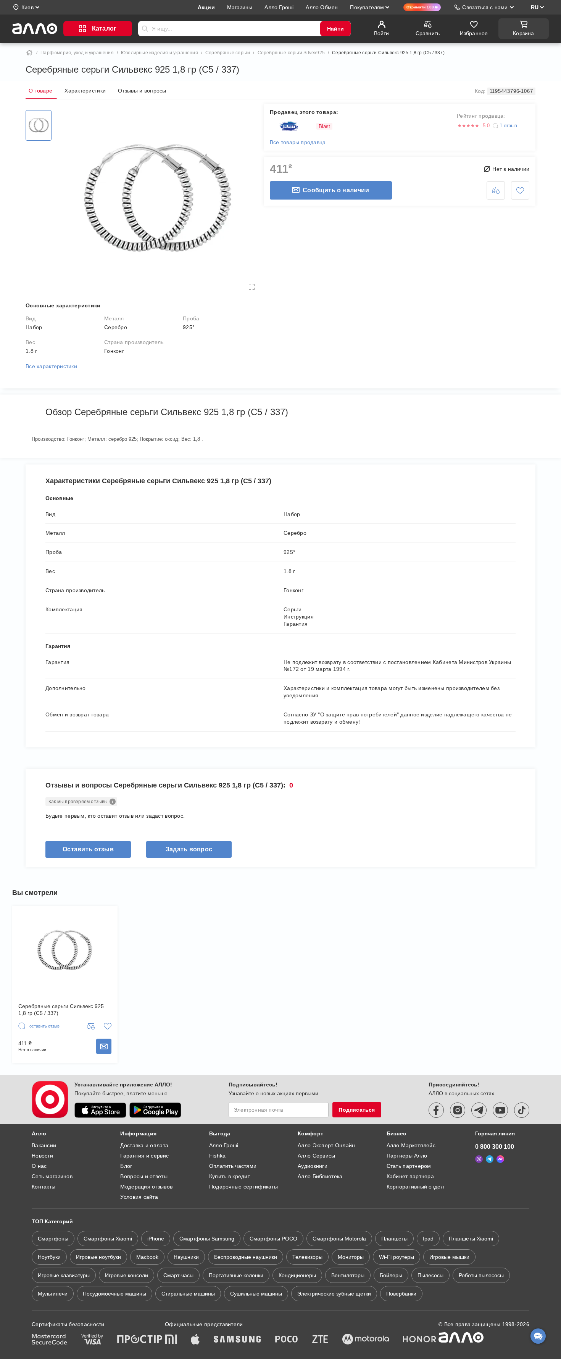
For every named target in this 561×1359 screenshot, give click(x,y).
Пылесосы (430, 1275)
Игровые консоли (126, 1275)
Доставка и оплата (144, 1145)
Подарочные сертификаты (243, 1187)
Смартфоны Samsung (206, 1239)
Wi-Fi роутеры (396, 1257)
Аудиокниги (312, 1166)
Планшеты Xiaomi (471, 1239)
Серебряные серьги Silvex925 (291, 52)
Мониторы (351, 1257)
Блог (126, 1166)
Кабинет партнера (410, 1176)
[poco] (286, 1340)
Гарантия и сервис (144, 1156)
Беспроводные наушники (245, 1257)
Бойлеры (391, 1275)
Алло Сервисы (316, 1156)
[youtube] (500, 1110)
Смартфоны (53, 1239)
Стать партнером (409, 1166)
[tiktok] (521, 1110)
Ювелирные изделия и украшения (159, 52)
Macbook (147, 1257)
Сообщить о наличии (336, 190)
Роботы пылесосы (481, 1275)
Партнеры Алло (407, 1156)
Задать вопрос (189, 849)
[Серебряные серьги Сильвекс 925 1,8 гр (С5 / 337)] (39, 125)
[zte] (320, 1340)
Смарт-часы (178, 1275)
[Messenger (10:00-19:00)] (500, 1159)
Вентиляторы (347, 1275)
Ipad (428, 1239)
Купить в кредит (229, 1176)
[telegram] (479, 1110)
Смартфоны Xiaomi (108, 1239)
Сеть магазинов (52, 1176)
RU (534, 7)
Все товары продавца (298, 142)
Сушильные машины (256, 1294)
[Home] (29, 53)
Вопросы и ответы (143, 1176)
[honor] (420, 1340)
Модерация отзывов (146, 1187)
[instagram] (457, 1110)
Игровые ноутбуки (98, 1257)
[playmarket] (155, 1110)
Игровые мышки (449, 1257)
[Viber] (479, 1159)
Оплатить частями (232, 1166)
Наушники (186, 1257)
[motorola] (365, 1340)
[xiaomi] (171, 1340)
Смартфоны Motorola (339, 1239)
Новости (42, 1156)
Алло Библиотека (320, 1176)
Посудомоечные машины (114, 1294)
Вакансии (44, 1145)
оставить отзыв (88, 849)
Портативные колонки (236, 1275)
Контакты (43, 1187)
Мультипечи (53, 1294)
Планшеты (394, 1239)
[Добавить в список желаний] (520, 190)
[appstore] (100, 1110)
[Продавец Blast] (291, 126)
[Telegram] (489, 1159)
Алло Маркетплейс (411, 1145)
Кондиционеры (297, 1275)
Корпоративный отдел (415, 1187)
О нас (39, 1166)
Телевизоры (307, 1257)
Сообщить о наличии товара (103, 1046)
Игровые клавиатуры (64, 1275)
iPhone (155, 1239)
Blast (324, 126)
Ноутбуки (49, 1257)
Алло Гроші (224, 1145)
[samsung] (237, 1340)
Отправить (145, 28)
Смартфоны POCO (273, 1239)
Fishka (217, 1156)
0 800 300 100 (494, 1146)
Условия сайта (139, 1197)
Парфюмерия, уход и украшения (77, 52)
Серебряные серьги (227, 52)
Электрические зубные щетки (334, 1294)
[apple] (195, 1340)
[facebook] (436, 1110)
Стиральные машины (188, 1294)
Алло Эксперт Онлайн (326, 1145)
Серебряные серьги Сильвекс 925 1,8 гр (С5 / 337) (61, 1009)
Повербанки (401, 1294)
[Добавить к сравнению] (496, 190)
